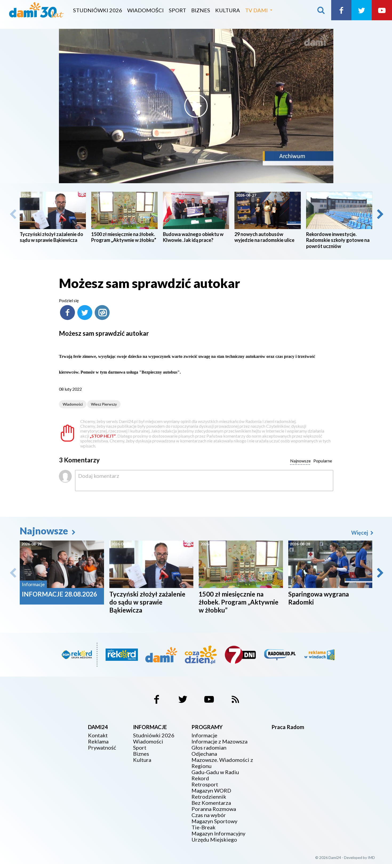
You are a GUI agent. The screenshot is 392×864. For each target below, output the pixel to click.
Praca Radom (287, 727)
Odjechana (204, 754)
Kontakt (98, 735)
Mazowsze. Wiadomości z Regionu (222, 763)
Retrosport (204, 784)
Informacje (204, 735)
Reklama (98, 741)
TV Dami (256, 10)
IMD (371, 857)
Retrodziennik (208, 797)
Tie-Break (203, 827)
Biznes (200, 10)
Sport (177, 10)
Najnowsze (45, 531)
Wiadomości (145, 10)
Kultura (227, 10)
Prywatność (102, 748)
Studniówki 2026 (97, 10)
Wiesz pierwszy (104, 404)
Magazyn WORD (211, 790)
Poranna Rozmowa (213, 809)
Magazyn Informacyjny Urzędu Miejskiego (218, 836)
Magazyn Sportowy (214, 821)
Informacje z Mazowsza (219, 741)
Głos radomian (208, 748)
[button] (380, 214)
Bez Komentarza (211, 803)
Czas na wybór (208, 815)
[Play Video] (196, 106)
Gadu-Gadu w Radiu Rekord (215, 775)
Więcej (360, 532)
